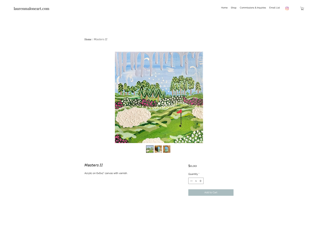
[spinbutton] (196, 181)
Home (88, 39)
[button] (302, 8)
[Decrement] (191, 181)
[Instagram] (287, 8)
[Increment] (201, 181)
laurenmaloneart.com (31, 8)
